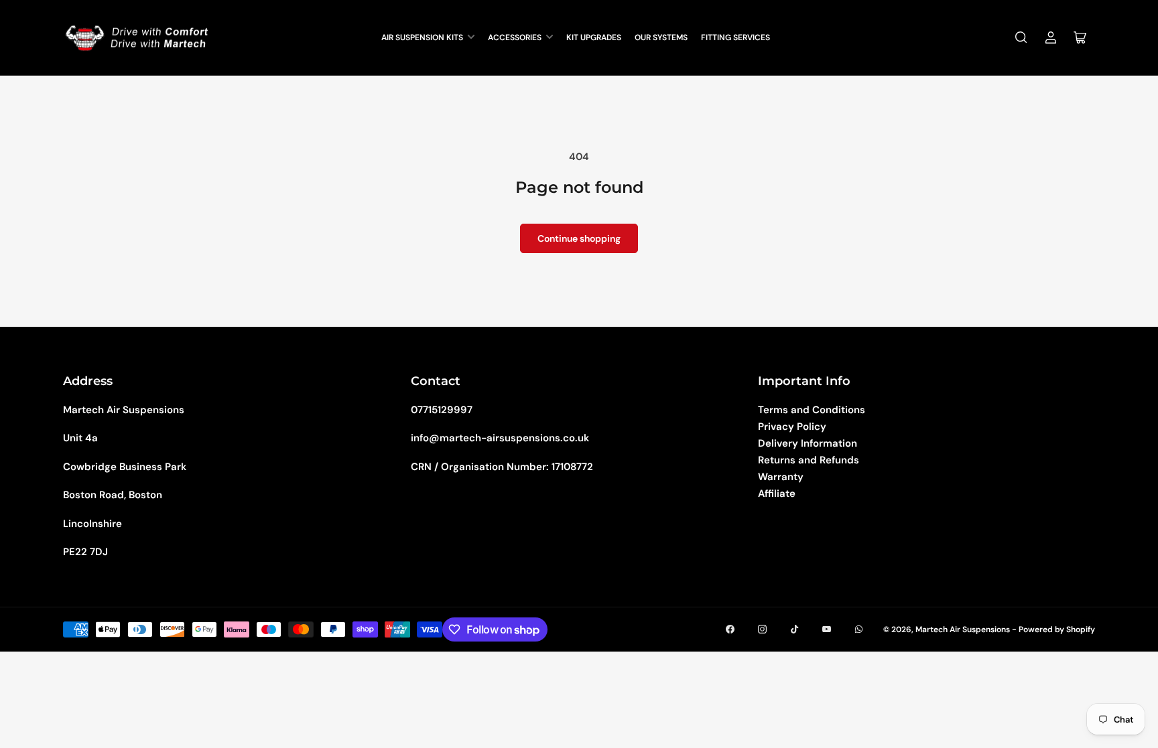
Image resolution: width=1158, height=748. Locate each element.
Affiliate (776, 493)
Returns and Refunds (808, 460)
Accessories (514, 37)
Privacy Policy (792, 426)
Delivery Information (807, 443)
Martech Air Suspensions (962, 629)
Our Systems (661, 37)
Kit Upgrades (593, 37)
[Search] (1021, 37)
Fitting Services (735, 37)
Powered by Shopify (1057, 629)
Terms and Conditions (811, 410)
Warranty (780, 476)
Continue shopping (579, 238)
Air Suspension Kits (422, 37)
